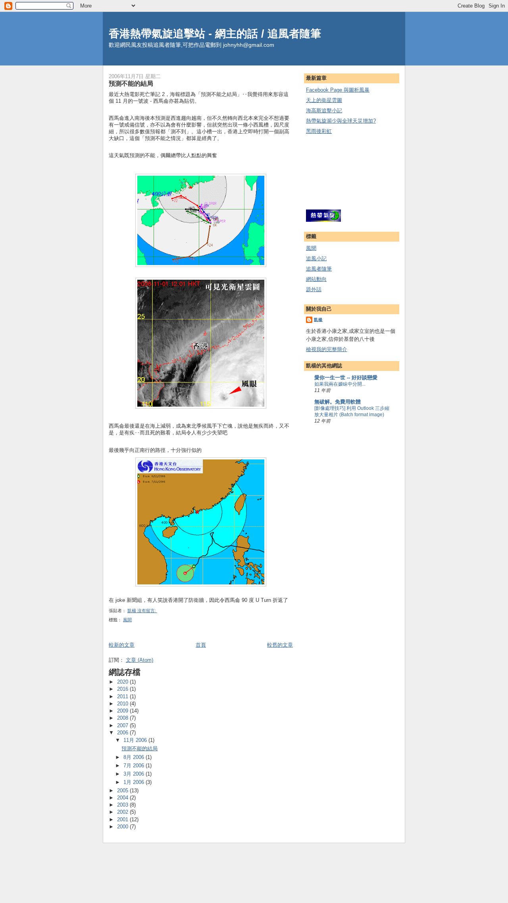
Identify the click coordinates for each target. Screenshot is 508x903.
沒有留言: (147, 610)
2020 (123, 682)
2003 (123, 805)
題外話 (313, 289)
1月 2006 (134, 782)
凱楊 (318, 319)
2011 (123, 696)
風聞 (127, 619)
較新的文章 (122, 645)
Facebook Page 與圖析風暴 (337, 90)
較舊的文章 (280, 645)
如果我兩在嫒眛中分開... (340, 384)
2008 (123, 718)
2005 (123, 790)
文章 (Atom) (139, 660)
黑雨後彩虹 (319, 131)
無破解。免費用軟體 (337, 402)
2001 (123, 819)
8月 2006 (134, 757)
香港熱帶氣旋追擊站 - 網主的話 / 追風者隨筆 (215, 33)
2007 (123, 725)
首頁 (201, 645)
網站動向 (316, 279)
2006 (123, 733)
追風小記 (316, 258)
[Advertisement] (341, 172)
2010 (123, 704)
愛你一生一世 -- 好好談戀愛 (345, 377)
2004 (123, 798)
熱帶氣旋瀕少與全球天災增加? (341, 121)
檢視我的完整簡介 (326, 349)
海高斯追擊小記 (324, 110)
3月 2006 (134, 774)
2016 (123, 689)
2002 (123, 812)
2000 (123, 827)
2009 (123, 711)
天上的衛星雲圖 (324, 100)
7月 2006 (134, 766)
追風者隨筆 (319, 269)
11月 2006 (135, 740)
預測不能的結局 (131, 83)
